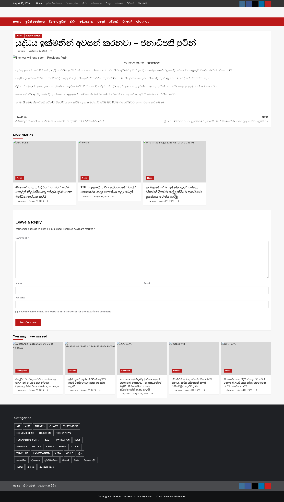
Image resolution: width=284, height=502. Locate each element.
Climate (53, 426)
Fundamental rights (27, 440)
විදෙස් (108, 3)
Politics (72, 371)
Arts (27, 426)
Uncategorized (41, 453)
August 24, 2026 (140, 393)
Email (147, 283)
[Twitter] (255, 4)
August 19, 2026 (101, 196)
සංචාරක (31, 467)
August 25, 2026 (88, 390)
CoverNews (162, 496)
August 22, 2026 (36, 201)
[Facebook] (249, 4)
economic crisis (25, 433)
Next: (216, 119)
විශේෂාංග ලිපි (89, 460)
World (69, 453)
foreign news (63, 433)
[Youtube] (268, 4)
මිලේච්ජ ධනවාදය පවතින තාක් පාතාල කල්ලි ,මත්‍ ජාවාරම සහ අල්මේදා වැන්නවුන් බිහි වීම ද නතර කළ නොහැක (37, 383)
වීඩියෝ (130, 3)
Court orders (70, 426)
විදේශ (76, 460)
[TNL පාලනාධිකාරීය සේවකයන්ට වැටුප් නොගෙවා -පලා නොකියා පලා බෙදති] (109, 161)
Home (39, 3)
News (19, 36)
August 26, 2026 (36, 390)
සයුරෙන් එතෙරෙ (33, 36)
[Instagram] (242, 4)
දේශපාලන (96, 3)
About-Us (143, 3)
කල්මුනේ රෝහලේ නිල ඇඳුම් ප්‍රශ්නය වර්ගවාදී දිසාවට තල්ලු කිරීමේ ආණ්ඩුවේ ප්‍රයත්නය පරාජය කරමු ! (174, 191)
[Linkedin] (261, 4)
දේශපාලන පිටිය (47, 485)
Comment (22, 238)
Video (58, 453)
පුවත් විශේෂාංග (54, 3)
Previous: (59, 119)
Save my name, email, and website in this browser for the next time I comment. (65, 311)
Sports (62, 447)
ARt (18, 426)
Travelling (22, 453)
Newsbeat (125, 371)
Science (50, 447)
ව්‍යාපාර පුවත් (72, 3)
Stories (75, 447)
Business (40, 426)
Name (18, 283)
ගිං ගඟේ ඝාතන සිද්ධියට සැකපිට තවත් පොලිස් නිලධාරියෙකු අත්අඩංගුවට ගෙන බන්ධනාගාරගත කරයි (43, 191)
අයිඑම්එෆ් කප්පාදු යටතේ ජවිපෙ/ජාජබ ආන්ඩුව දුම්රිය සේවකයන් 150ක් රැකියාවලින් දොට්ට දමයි (192, 383)
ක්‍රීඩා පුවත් (29, 485)
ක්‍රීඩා (84, 3)
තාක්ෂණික (21, 460)
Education (45, 433)
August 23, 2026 (192, 390)
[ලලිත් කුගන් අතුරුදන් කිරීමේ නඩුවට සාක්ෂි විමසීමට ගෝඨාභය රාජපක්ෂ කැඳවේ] (90, 358)
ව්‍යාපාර (65, 460)
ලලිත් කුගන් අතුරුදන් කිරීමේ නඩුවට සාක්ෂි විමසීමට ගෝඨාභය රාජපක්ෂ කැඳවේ (87, 383)
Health (47, 440)
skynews (21, 51)
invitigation (22, 371)
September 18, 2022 (38, 51)
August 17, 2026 (166, 201)
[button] (269, 22)
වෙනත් (119, 3)
